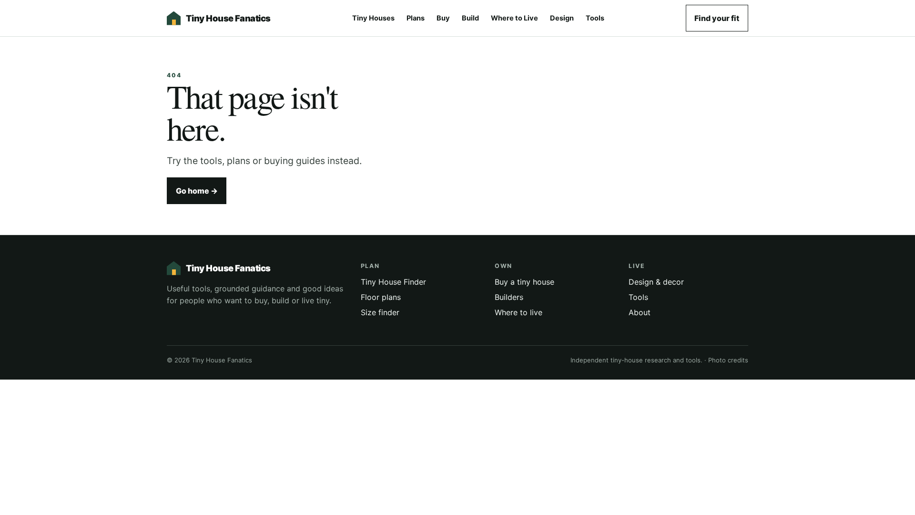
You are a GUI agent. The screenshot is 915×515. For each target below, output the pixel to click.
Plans (416, 18)
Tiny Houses (373, 18)
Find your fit (716, 18)
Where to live (518, 312)
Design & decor (656, 282)
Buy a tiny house (524, 282)
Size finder (380, 312)
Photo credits (728, 360)
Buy (443, 18)
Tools (595, 18)
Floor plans (381, 297)
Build (470, 18)
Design (562, 18)
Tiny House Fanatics (228, 18)
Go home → (197, 191)
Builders (509, 297)
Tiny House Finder (393, 282)
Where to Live (514, 18)
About (640, 312)
